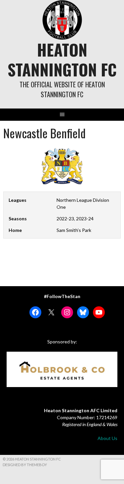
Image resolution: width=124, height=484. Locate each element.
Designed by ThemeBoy (25, 464)
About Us (107, 438)
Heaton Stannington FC (62, 59)
